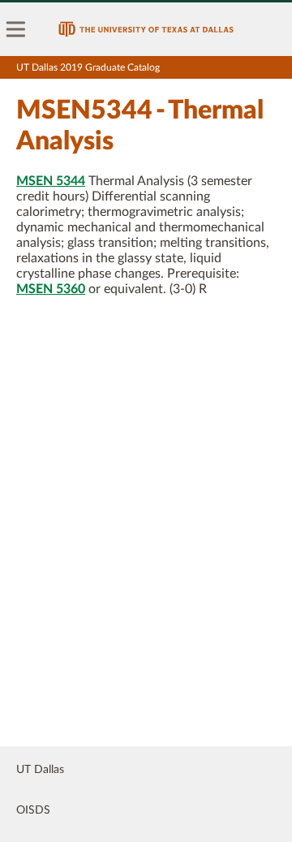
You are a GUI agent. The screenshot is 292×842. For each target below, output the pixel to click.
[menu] (16, 29)
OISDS (33, 810)
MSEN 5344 (50, 181)
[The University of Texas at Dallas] (146, 29)
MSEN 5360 (50, 289)
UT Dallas (40, 769)
